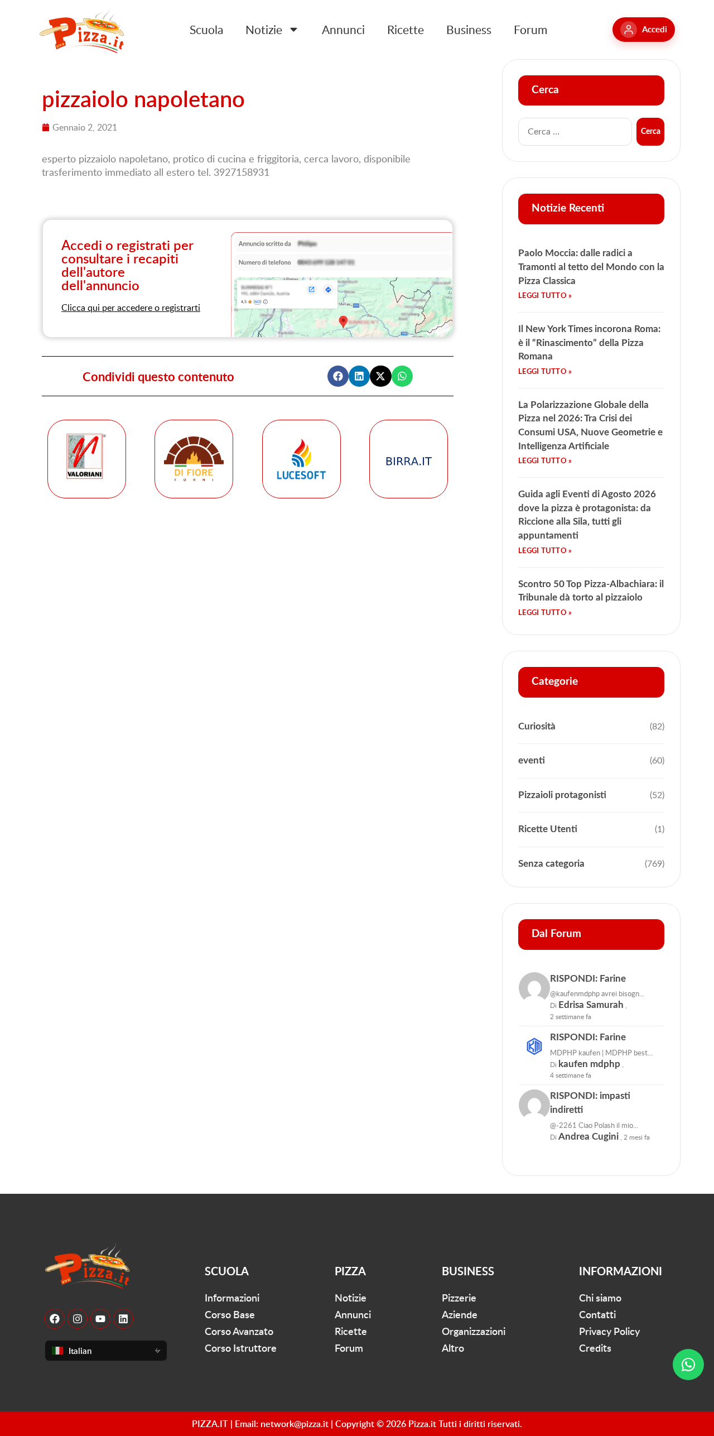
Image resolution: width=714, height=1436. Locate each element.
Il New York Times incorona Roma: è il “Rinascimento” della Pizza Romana (589, 342)
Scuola (206, 29)
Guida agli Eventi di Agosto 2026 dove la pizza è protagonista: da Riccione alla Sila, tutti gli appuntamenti (587, 514)
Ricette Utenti (547, 829)
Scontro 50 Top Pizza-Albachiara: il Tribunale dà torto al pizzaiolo (591, 591)
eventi (531, 760)
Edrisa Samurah (591, 1005)
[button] (338, 376)
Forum (530, 29)
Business (468, 29)
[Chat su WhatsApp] (688, 1364)
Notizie (263, 29)
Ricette (405, 29)
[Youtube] (100, 1319)
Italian (80, 1351)
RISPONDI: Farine (588, 978)
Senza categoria (551, 863)
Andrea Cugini (588, 1136)
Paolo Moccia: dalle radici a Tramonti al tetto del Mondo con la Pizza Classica (591, 266)
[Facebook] (55, 1319)
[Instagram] (77, 1319)
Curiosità (537, 726)
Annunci (343, 29)
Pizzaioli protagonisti (562, 795)
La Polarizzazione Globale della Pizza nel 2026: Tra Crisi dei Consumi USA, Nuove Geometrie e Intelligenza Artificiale (590, 425)
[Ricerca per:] (575, 132)
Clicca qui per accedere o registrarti (130, 307)
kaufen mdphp (589, 1064)
